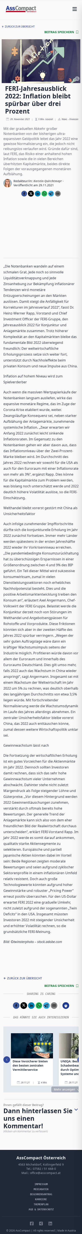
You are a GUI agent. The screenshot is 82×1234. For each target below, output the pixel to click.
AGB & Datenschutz (41, 1209)
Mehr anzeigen (64, 1089)
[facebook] (24, 194)
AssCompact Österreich (41, 1158)
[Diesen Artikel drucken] (65, 1005)
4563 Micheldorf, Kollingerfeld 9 (41, 1164)
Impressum (41, 1184)
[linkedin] (38, 194)
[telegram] (51, 194)
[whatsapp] (44, 194)
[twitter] (31, 194)
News (64, 119)
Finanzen (73, 119)
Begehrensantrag (41, 1194)
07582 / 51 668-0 (44, 1169)
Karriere (41, 1199)
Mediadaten (41, 1189)
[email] (58, 194)
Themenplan (41, 1204)
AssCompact (23, 1230)
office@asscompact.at (45, 1173)
